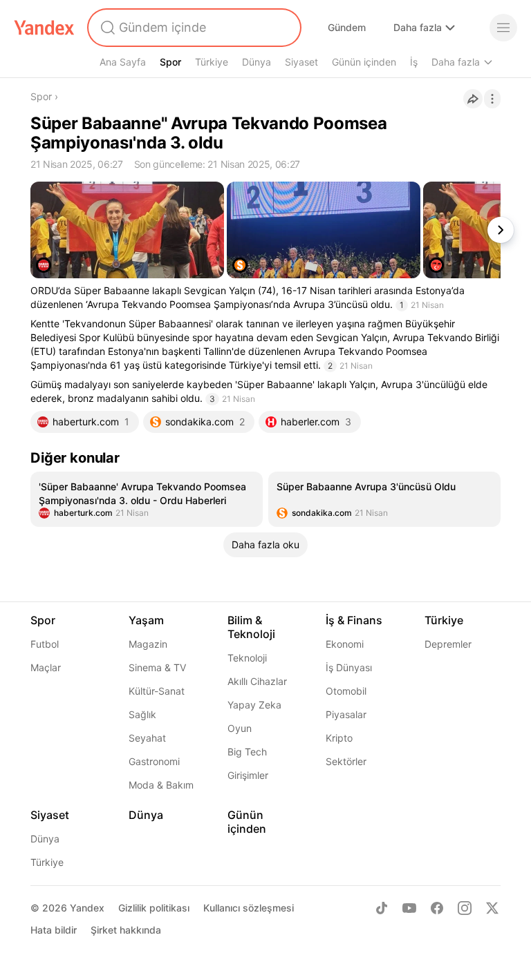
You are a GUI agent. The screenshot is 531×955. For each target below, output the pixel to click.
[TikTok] (381, 908)
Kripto (339, 738)
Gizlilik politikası (153, 908)
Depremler (448, 644)
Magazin (148, 644)
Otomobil (346, 691)
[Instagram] (464, 908)
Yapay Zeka (254, 705)
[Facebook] (437, 908)
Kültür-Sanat (157, 691)
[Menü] (503, 27)
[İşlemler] (492, 98)
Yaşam (146, 620)
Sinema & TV (157, 667)
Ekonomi (345, 644)
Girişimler (247, 775)
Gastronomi (154, 761)
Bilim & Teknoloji (251, 627)
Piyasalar (346, 714)
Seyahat (147, 738)
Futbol (44, 644)
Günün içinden (364, 62)
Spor (170, 62)
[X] (492, 908)
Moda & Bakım (161, 785)
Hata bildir (53, 930)
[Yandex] (44, 27)
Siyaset (301, 62)
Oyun (239, 728)
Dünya (256, 62)
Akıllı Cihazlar (257, 681)
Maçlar (45, 667)
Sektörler (346, 761)
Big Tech (247, 752)
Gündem (347, 27)
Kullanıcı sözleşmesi (248, 908)
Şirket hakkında (126, 930)
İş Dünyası (349, 667)
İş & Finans (354, 620)
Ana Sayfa (123, 62)
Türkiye (211, 62)
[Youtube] (409, 908)
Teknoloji (247, 658)
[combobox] (192, 28)
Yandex (87, 908)
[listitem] (146, 499)
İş (414, 62)
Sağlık (142, 714)
